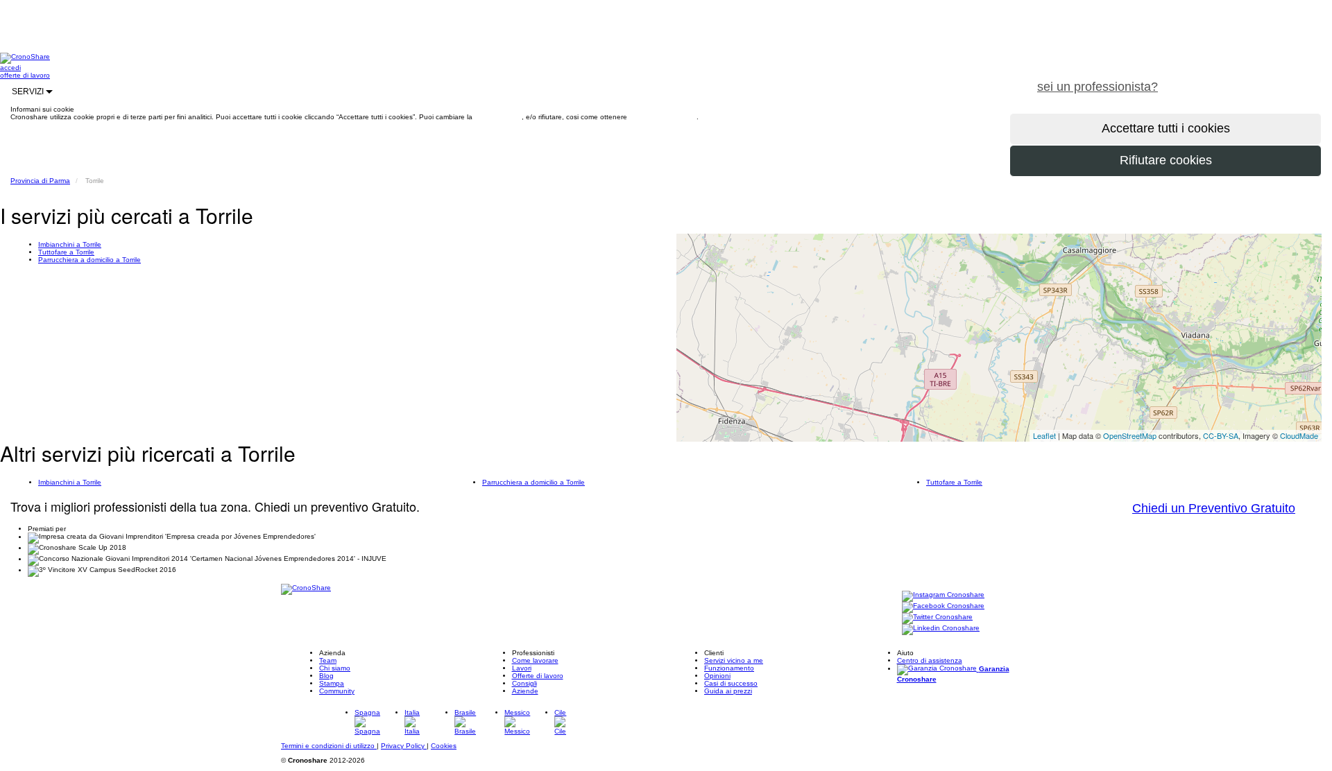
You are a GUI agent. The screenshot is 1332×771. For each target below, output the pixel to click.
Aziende (525, 691)
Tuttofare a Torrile (66, 252)
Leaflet (1044, 435)
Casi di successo (731, 683)
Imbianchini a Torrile (69, 244)
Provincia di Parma (40, 180)
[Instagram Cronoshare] (943, 595)
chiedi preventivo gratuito (1250, 79)
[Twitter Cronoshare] (937, 617)
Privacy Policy (404, 746)
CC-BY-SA (1220, 435)
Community (337, 691)
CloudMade (1299, 435)
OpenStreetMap (1129, 435)
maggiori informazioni (663, 117)
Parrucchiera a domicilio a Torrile (89, 259)
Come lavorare (535, 660)
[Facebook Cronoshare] (943, 606)
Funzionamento (729, 668)
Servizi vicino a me (733, 660)
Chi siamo (334, 668)
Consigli (524, 683)
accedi (10, 67)
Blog (326, 675)
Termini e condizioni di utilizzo (329, 746)
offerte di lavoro (25, 75)
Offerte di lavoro (537, 675)
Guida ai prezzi (728, 691)
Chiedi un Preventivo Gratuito (1213, 508)
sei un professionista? (1097, 87)
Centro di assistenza (929, 660)
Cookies (443, 746)
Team (327, 660)
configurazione (498, 117)
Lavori (521, 668)
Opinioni (717, 675)
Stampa (331, 683)
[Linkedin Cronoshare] (941, 628)
